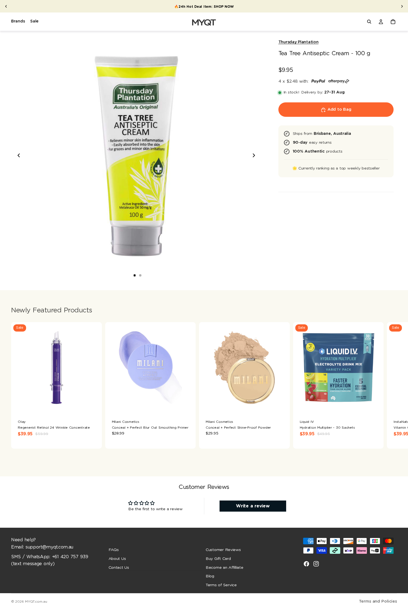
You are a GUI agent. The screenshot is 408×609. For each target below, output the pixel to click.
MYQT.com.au (36, 601)
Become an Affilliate (224, 568)
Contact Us (119, 568)
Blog (210, 576)
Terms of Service (221, 585)
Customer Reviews (223, 550)
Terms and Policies (378, 601)
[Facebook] (306, 563)
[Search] (369, 22)
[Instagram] (316, 563)
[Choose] (93, 404)
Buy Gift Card (218, 559)
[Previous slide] (6, 6)
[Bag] (393, 22)
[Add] (187, 404)
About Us (117, 559)
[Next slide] (402, 6)
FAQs (114, 550)
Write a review (253, 506)
